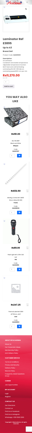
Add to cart (8, 86)
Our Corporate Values (12, 347)
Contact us (9, 408)
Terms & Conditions (12, 362)
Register (8, 397)
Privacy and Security (12, 365)
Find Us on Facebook (12, 411)
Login (7, 394)
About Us (8, 344)
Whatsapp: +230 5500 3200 (14, 417)
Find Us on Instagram (12, 414)
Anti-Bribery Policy (11, 353)
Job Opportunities (11, 385)
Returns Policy (10, 371)
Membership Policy (11, 350)
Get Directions (10, 405)
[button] (26, 9)
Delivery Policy (10, 368)
